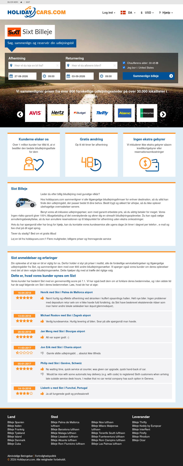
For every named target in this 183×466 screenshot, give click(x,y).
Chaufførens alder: (140, 63)
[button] (128, 12)
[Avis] (35, 112)
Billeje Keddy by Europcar (146, 425)
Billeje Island (15, 436)
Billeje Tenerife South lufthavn (108, 433)
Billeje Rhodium (141, 436)
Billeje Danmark (16, 440)
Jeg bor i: (139, 67)
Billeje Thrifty (139, 422)
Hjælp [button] (166, 12)
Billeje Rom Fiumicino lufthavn (68, 443)
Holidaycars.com (26, 459)
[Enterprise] (147, 112)
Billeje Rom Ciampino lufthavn (108, 440)
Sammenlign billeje (153, 76)
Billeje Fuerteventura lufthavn (108, 436)
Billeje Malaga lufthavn (63, 433)
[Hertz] (57, 112)
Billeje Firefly (139, 433)
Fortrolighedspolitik (45, 456)
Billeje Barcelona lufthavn (65, 429)
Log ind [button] (107, 12)
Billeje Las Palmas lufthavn (107, 443)
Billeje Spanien (16, 422)
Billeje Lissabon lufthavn (64, 436)
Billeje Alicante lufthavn (64, 440)
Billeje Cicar (138, 440)
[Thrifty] (102, 112)
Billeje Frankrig (16, 429)
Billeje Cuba (14, 443)
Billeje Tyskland (16, 433)
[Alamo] (124, 112)
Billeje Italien (15, 425)
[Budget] (80, 112)
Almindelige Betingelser (21, 456)
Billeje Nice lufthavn (102, 422)
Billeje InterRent (141, 429)
